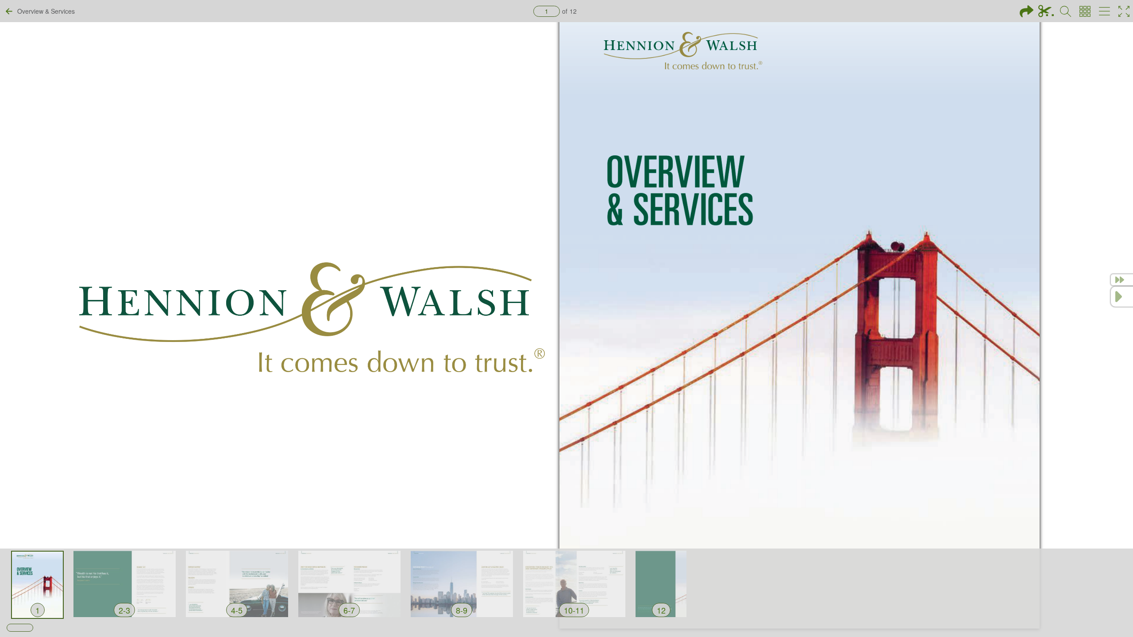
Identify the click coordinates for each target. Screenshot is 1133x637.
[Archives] (1085, 11)
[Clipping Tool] (1046, 11)
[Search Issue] (1065, 11)
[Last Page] (1122, 279)
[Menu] (1104, 11)
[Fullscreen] (1124, 11)
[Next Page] (1122, 297)
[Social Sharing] (1026, 11)
